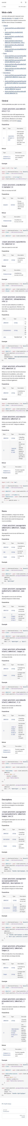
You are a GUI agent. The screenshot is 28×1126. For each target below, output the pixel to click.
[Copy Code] (25, 168)
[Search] (21, 2)
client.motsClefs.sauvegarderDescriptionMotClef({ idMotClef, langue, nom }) (15, 77)
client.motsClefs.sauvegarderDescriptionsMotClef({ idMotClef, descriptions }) (15, 83)
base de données (7, 18)
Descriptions (6, 72)
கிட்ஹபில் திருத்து (7, 1103)
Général (5, 25)
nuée (3, 20)
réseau (19, 121)
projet (16, 18)
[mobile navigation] (25, 2)
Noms (5, 53)
